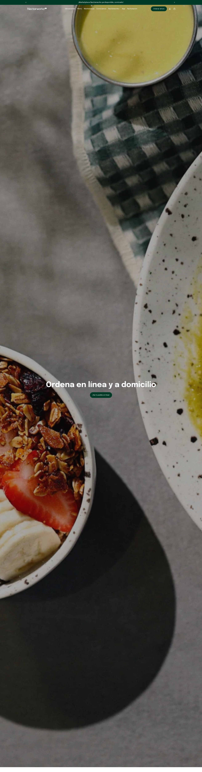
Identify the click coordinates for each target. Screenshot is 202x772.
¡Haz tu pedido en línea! (101, 395)
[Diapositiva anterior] (26, 2)
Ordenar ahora (158, 9)
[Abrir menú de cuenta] (169, 9)
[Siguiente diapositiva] (174, 2)
